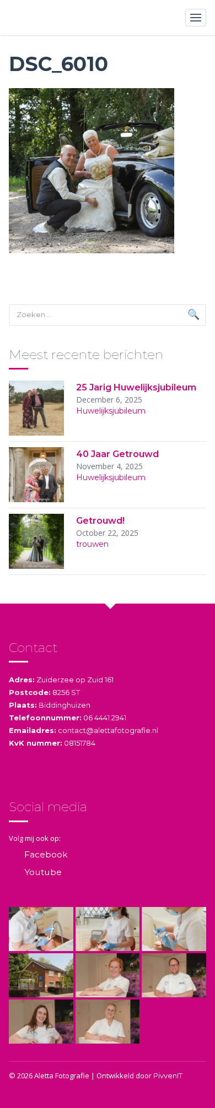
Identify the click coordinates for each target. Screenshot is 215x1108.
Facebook (46, 854)
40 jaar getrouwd (117, 454)
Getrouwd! (100, 520)
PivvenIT (167, 1075)
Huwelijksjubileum (111, 411)
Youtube (43, 872)
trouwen (92, 544)
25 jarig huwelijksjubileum (136, 387)
